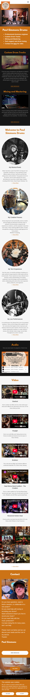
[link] (5, 2)
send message (15, 86)
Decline (8, 693)
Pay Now (15, 668)
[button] (28, 2)
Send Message (15, 122)
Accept (22, 693)
